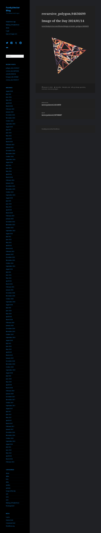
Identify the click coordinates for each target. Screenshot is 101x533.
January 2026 (10, 112)
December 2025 (10, 115)
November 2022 (10, 225)
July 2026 (8, 94)
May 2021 (9, 278)
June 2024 (9, 168)
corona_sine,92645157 (12, 80)
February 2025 (10, 144)
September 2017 (10, 405)
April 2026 (9, 103)
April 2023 (9, 210)
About (7, 28)
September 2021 (10, 266)
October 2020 (10, 299)
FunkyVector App (11, 22)
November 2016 (10, 435)
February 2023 (10, 216)
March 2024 (9, 177)
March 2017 (9, 423)
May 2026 (9, 100)
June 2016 (9, 450)
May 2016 (9, 453)
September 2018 (10, 370)
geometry (82, 87)
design (77, 87)
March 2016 (9, 459)
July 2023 (8, 201)
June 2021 (9, 275)
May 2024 (9, 171)
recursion (44, 89)
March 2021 (9, 284)
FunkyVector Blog (13, 9)
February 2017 (10, 426)
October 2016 (10, 438)
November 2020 (10, 296)
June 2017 (9, 414)
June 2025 (9, 133)
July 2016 (8, 447)
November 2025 (10, 118)
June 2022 (9, 239)
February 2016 (10, 462)
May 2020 (9, 313)
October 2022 (10, 227)
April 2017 (9, 420)
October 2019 (10, 334)
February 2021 (10, 287)
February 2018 (10, 391)
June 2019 (9, 346)
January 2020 (10, 325)
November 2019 (10, 331)
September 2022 (10, 230)
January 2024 (10, 183)
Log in (8, 517)
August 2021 (9, 269)
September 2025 (10, 124)
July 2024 (8, 165)
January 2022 (10, 254)
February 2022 (10, 251)
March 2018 (9, 388)
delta (7, 482)
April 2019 (9, 352)
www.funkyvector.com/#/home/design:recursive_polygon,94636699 (65, 26)
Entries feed (9, 520)
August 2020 (9, 305)
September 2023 (10, 195)
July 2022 (8, 236)
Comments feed (10, 523)
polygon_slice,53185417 (12, 68)
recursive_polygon (53, 89)
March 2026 (9, 106)
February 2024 (10, 180)
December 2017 (10, 397)
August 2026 (9, 91)
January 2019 (10, 358)
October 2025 (10, 121)
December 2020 (10, 293)
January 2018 (10, 394)
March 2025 (9, 142)
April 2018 (9, 385)
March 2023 (9, 213)
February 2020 (10, 322)
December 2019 (10, 328)
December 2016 (10, 432)
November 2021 (10, 260)
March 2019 (9, 355)
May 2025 (9, 136)
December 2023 (10, 186)
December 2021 (10, 257)
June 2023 (9, 204)
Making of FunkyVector (12, 25)
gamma (8, 488)
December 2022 (10, 222)
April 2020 (9, 316)
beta (7, 479)
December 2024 (10, 150)
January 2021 (10, 290)
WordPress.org (10, 526)
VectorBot (58, 87)
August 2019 (9, 340)
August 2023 (9, 198)
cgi (74, 87)
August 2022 (9, 233)
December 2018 (10, 361)
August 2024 (9, 162)
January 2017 (10, 429)
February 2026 (10, 109)
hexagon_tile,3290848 (12, 77)
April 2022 (9, 245)
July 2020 (8, 308)
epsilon (8, 485)
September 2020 (10, 302)
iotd (7, 494)
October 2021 (10, 263)
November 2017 (10, 399)
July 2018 (8, 376)
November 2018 (10, 364)
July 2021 (8, 272)
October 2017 (10, 402)
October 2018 (10, 367)
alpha (7, 476)
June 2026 (9, 97)
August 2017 (9, 408)
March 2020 (9, 319)
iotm (7, 497)
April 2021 (9, 281)
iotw (7, 500)
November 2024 (10, 153)
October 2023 (10, 192)
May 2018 (9, 382)
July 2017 (8, 411)
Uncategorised (10, 506)
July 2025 (8, 130)
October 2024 (10, 156)
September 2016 (10, 441)
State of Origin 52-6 (11, 34)
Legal (7, 31)
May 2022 (9, 242)
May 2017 (9, 417)
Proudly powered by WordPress (51, 129)
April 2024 (9, 174)
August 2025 (9, 127)
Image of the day (11, 491)
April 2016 (9, 456)
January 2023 (10, 219)
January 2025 (10, 147)
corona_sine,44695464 (12, 71)
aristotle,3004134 (11, 74)
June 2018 (9, 379)
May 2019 (9, 349)
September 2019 (10, 337)
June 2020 (9, 311)
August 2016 (9, 444)
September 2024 (10, 159)
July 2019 (8, 343)
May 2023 (9, 207)
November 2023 (10, 189)
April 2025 (9, 139)
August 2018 (9, 373)
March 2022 (9, 248)
